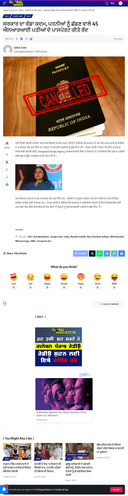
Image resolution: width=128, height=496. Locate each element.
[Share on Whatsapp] (7, 169)
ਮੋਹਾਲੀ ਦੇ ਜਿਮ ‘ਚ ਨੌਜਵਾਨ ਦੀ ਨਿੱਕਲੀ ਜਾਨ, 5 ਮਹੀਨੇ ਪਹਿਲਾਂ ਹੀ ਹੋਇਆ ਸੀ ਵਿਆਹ (47, 467)
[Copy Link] (26, 38)
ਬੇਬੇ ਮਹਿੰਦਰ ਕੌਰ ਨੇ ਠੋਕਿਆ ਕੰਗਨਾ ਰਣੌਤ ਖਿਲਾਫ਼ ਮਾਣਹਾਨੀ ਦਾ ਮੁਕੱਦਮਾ (110, 448)
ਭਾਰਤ (28, 16)
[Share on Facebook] (16, 38)
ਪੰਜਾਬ (7, 16)
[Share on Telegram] (107, 253)
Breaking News (41, 236)
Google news (56, 236)
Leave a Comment (111, 304)
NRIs (33, 241)
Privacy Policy (44, 489)
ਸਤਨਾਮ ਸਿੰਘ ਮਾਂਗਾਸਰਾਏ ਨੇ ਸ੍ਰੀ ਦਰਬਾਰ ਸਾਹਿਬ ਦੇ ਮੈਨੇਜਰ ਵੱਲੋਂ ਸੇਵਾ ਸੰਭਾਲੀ (17, 467)
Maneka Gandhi (78, 236)
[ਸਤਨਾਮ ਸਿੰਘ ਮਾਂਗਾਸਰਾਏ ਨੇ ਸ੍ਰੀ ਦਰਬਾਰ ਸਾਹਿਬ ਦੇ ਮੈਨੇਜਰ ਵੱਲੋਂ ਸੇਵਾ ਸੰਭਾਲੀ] (17, 451)
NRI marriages (22, 241)
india (66, 236)
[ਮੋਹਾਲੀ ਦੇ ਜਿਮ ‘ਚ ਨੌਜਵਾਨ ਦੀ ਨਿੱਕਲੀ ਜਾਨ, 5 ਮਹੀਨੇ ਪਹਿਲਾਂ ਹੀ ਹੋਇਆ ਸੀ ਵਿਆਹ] (48, 451)
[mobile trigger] (5, 3)
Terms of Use (61, 489)
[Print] (31, 38)
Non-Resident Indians (98, 236)
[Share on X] (21, 38)
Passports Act (44, 241)
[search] (106, 3)
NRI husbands (117, 236)
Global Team (20, 47)
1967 (30, 236)
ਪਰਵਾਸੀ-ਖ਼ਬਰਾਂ (18, 16)
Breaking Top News (77, 455)
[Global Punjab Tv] (16, 3)
